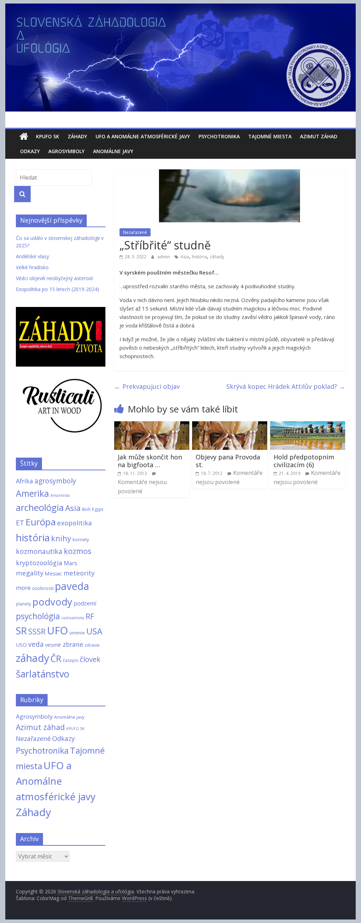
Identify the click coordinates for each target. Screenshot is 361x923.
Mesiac (53, 573)
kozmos (77, 551)
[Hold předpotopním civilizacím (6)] (307, 425)
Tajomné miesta (270, 136)
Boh (86, 509)
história (199, 257)
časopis (70, 660)
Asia (184, 257)
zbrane (73, 644)
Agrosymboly (66, 151)
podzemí (85, 603)
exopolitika (74, 522)
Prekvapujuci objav (147, 386)
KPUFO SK (47, 136)
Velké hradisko (32, 267)
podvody (52, 601)
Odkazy (30, 151)
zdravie (92, 645)
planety (23, 604)
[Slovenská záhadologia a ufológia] (24, 136)
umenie (77, 633)
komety (81, 539)
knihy (61, 538)
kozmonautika (39, 551)
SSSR (36, 631)
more (23, 588)
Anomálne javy (113, 151)
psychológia (38, 616)
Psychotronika (219, 136)
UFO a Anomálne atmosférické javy (143, 136)
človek (90, 659)
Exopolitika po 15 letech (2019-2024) (57, 289)
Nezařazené (135, 232)
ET (20, 522)
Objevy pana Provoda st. (228, 461)
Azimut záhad (318, 136)
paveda (72, 586)
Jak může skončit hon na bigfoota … (150, 461)
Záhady (77, 136)
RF (90, 616)
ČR (55, 658)
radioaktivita (72, 617)
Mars (70, 563)
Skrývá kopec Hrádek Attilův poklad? (285, 386)
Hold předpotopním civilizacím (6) (304, 461)
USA (94, 631)
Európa (40, 521)
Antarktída (60, 495)
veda (36, 644)
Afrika (24, 481)
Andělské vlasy (32, 256)
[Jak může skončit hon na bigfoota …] (151, 425)
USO (21, 644)
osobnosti (43, 588)
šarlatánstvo (42, 673)
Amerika (32, 493)
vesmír (53, 644)
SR (21, 630)
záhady (217, 257)
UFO (57, 630)
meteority (78, 572)
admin (164, 257)
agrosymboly (55, 480)
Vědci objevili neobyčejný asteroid (54, 278)
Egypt (97, 509)
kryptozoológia (39, 562)
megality (29, 572)
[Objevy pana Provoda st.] (229, 425)
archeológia (40, 507)
